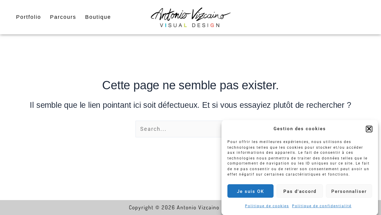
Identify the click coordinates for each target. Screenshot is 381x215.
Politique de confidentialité (322, 206)
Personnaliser (349, 191)
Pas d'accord (299, 191)
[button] (369, 129)
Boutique (98, 17)
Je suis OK (250, 191)
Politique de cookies (267, 206)
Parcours (63, 17)
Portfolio (28, 17)
